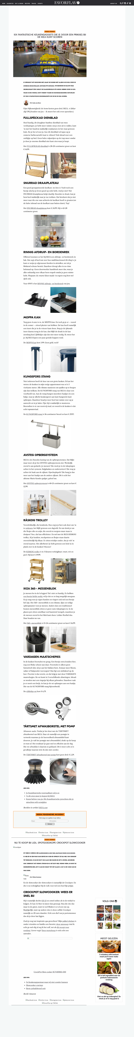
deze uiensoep (62, 924)
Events (40, 3)
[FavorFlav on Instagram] (125, 3)
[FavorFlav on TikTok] (127, 3)
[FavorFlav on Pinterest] (130, 3)
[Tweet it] (43, 833)
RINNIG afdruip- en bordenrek (50, 284)
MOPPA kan (31, 343)
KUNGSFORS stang (34, 414)
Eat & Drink (19, 3)
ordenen (29, 528)
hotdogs (51, 86)
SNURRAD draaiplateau (37, 208)
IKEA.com (43, 808)
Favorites (10, 3)
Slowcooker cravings (34, 985)
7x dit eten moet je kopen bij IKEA (40, 796)
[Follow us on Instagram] (55, 833)
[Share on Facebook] (31, 833)
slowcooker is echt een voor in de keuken (57, 853)
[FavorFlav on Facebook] (123, 3)
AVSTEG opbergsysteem (37, 483)
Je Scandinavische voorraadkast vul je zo (42, 793)
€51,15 (44, 901)
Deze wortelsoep (49, 930)
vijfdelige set (31, 691)
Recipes (27, 3)
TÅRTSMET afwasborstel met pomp (41, 755)
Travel (34, 3)
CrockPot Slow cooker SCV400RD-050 (50, 972)
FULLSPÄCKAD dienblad (37, 146)
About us (113, 3)
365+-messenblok (34, 623)
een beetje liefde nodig (32, 596)
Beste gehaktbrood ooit (36, 988)
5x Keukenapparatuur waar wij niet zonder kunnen (47, 982)
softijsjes (43, 86)
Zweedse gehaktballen (31, 86)
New (3, 3)
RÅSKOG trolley (33, 552)
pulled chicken (68, 921)
